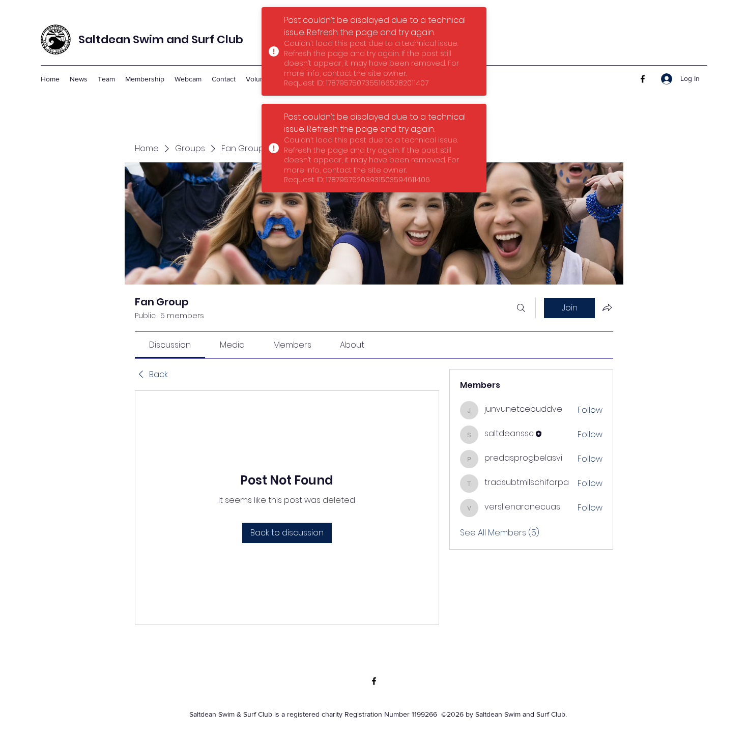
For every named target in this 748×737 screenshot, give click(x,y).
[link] (170, 345)
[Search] (521, 308)
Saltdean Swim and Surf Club (160, 39)
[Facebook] (643, 79)
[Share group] (607, 307)
